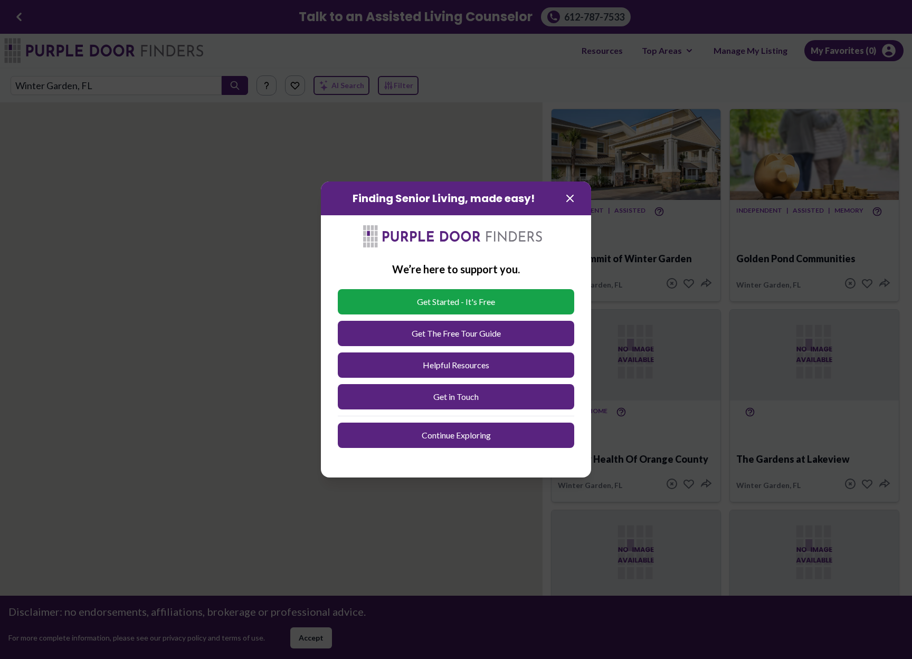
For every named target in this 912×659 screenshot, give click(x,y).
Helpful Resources (456, 365)
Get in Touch (456, 396)
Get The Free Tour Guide (456, 333)
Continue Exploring (456, 435)
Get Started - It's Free (456, 302)
